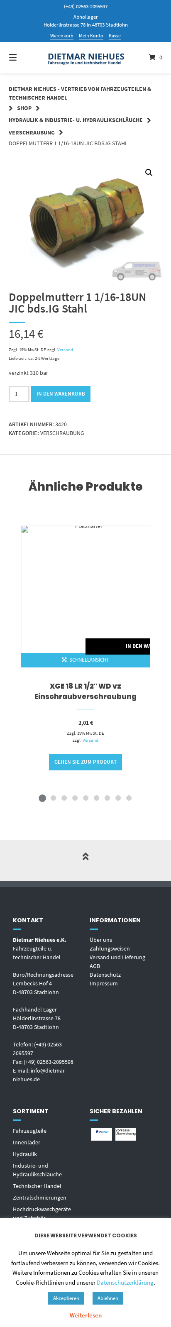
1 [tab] (42, 797)
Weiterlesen (86, 1315)
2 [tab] (53, 797)
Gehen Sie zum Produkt (85, 762)
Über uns (101, 939)
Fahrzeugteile (29, 1130)
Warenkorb (61, 35)
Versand (65, 349)
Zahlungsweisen (110, 948)
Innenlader (26, 1142)
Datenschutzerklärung (125, 1282)
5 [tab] (85, 797)
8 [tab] (117, 797)
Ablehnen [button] (108, 1298)
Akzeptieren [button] (66, 1298)
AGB (95, 966)
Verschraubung (32, 132)
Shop (24, 108)
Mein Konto (91, 35)
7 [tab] (107, 797)
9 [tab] (128, 797)
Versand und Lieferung (117, 957)
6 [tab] (96, 797)
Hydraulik (25, 1154)
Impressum (104, 983)
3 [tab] (64, 797)
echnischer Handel (38, 1186)
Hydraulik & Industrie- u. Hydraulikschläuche (76, 120)
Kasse (115, 35)
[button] (149, 172)
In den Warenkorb (61, 394)
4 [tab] (74, 797)
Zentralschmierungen (39, 1197)
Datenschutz (105, 974)
